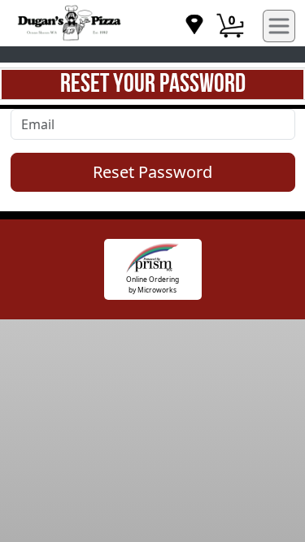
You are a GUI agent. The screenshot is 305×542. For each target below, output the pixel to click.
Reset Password (152, 172)
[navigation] (194, 25)
